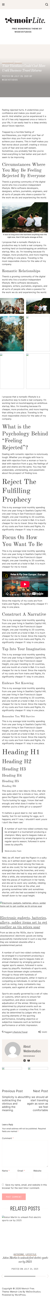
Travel (18, 62)
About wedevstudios (32, 1048)
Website (37, 1170)
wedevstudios (10, 79)
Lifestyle (8, 62)
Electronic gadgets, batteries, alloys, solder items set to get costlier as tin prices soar (23, 922)
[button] (2, 1276)
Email (21, 1170)
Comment (8, 1138)
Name (6, 1170)
